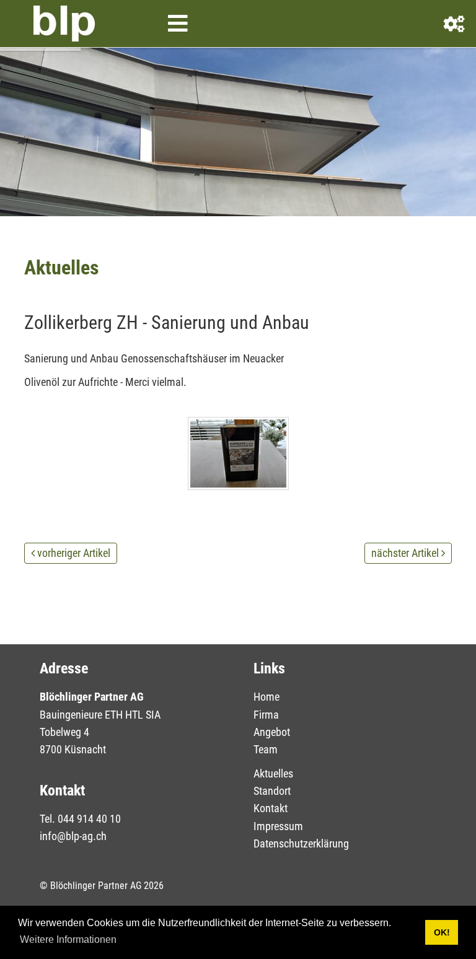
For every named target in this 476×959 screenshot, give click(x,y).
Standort (272, 790)
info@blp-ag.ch (73, 836)
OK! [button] (442, 932)
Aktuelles (273, 773)
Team (265, 749)
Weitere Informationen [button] (68, 939)
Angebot (271, 731)
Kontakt (270, 808)
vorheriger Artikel (73, 552)
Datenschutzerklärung (301, 843)
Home (266, 696)
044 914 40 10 (89, 818)
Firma (266, 714)
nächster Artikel (405, 552)
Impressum (278, 826)
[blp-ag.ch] (64, 24)
